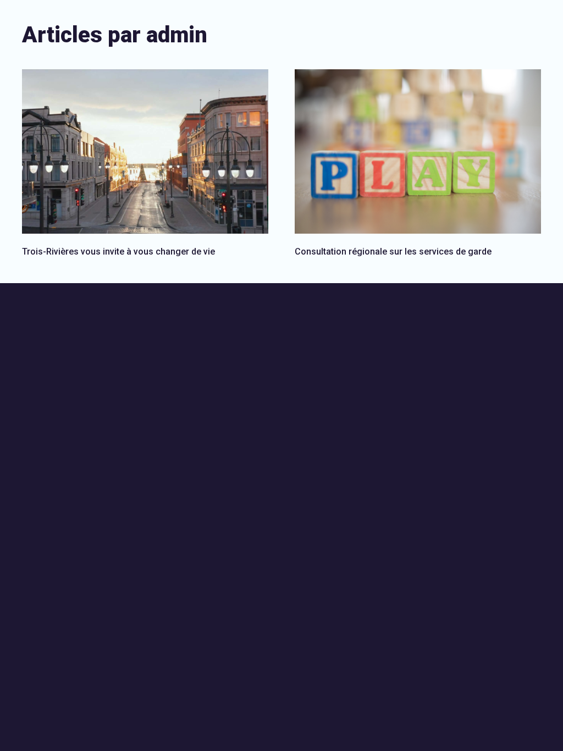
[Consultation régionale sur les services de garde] (418, 151)
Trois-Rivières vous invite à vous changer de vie (118, 251)
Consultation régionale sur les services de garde (393, 251)
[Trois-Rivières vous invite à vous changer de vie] (145, 151)
